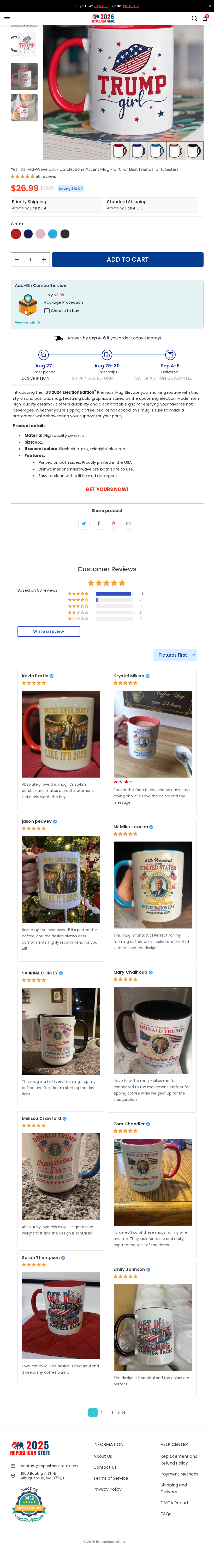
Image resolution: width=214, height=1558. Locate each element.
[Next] (199, 80)
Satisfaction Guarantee (163, 378)
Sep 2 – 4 (38, 207)
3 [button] (111, 1412)
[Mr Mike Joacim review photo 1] (153, 885)
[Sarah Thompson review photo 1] (61, 1316)
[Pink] (40, 234)
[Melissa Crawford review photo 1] (61, 1176)
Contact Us (105, 1467)
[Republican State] (103, 18)
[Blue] (53, 234)
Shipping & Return (92, 378)
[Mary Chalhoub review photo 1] (153, 1030)
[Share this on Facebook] (98, 524)
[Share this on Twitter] (84, 524)
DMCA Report (174, 1503)
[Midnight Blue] (28, 234)
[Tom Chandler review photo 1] (153, 1182)
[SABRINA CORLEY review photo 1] (61, 1031)
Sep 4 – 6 (133, 207)
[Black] (65, 234)
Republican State (110, 1541)
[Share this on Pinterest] (113, 524)
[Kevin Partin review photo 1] (61, 734)
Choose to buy (65, 310)
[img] (34, 683)
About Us (102, 1456)
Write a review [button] (48, 631)
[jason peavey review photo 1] (61, 879)
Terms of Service (110, 1478)
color (17, 224)
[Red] (16, 234)
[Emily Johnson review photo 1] (153, 1327)
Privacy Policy (107, 1489)
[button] (22, 176)
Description (36, 378)
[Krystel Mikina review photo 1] (153, 734)
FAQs (165, 1514)
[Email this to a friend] (128, 524)
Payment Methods (179, 1474)
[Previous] (47, 80)
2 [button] (102, 1412)
